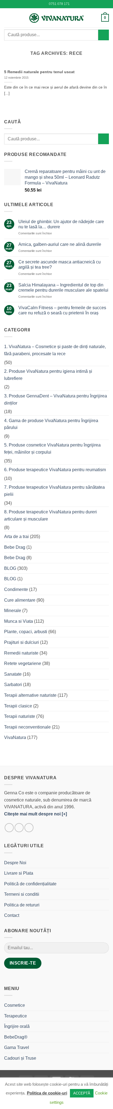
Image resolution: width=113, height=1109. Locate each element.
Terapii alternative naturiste (30, 695)
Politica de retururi (21, 905)
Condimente (16, 589)
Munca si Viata (18, 621)
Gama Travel (16, 1047)
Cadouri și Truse (20, 1058)
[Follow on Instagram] (19, 827)
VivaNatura (15, 737)
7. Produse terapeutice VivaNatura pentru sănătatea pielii (54, 491)
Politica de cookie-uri (47, 1093)
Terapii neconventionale (27, 727)
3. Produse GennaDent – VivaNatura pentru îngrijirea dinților (55, 399)
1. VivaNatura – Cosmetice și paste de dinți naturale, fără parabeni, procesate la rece (55, 350)
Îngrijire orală (17, 1026)
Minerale (12, 610)
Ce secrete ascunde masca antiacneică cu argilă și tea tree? (59, 264)
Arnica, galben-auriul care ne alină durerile (59, 244)
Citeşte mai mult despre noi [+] (35, 814)
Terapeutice (15, 1016)
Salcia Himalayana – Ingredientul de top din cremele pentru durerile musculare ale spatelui (63, 287)
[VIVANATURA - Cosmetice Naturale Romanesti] (56, 18)
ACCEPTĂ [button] (81, 1093)
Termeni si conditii (21, 894)
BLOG (10, 568)
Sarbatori (13, 684)
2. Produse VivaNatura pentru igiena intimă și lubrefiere (48, 375)
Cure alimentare (19, 600)
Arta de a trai (16, 536)
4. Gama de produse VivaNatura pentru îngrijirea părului (51, 424)
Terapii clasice (18, 706)
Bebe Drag (14, 547)
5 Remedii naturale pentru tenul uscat (39, 72)
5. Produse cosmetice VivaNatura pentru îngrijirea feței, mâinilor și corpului (52, 448)
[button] (7, 17)
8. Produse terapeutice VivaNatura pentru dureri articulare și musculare (50, 515)
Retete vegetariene (22, 663)
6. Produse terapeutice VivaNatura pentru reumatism (55, 469)
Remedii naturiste (21, 653)
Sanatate (13, 674)
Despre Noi (15, 862)
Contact (11, 915)
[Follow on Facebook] (9, 827)
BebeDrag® (15, 1037)
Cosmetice (14, 1005)
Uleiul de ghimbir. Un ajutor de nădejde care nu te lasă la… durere (61, 224)
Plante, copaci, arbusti (25, 631)
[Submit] (103, 35)
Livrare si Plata (18, 873)
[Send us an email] (28, 827)
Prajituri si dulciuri (21, 642)
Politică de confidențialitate (30, 883)
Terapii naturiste (19, 716)
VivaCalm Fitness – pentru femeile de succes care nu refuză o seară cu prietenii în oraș (62, 310)
